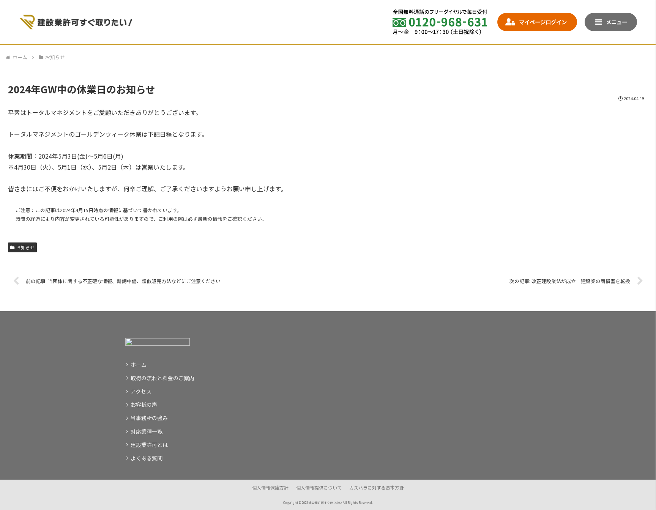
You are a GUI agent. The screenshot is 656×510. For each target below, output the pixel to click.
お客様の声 (144, 404)
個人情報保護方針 (270, 487)
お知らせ (25, 247)
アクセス (141, 391)
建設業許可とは (149, 445)
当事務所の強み (149, 418)
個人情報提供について (319, 487)
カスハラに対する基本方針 (376, 487)
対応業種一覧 (146, 431)
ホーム (139, 364)
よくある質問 (146, 458)
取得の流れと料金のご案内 (162, 378)
